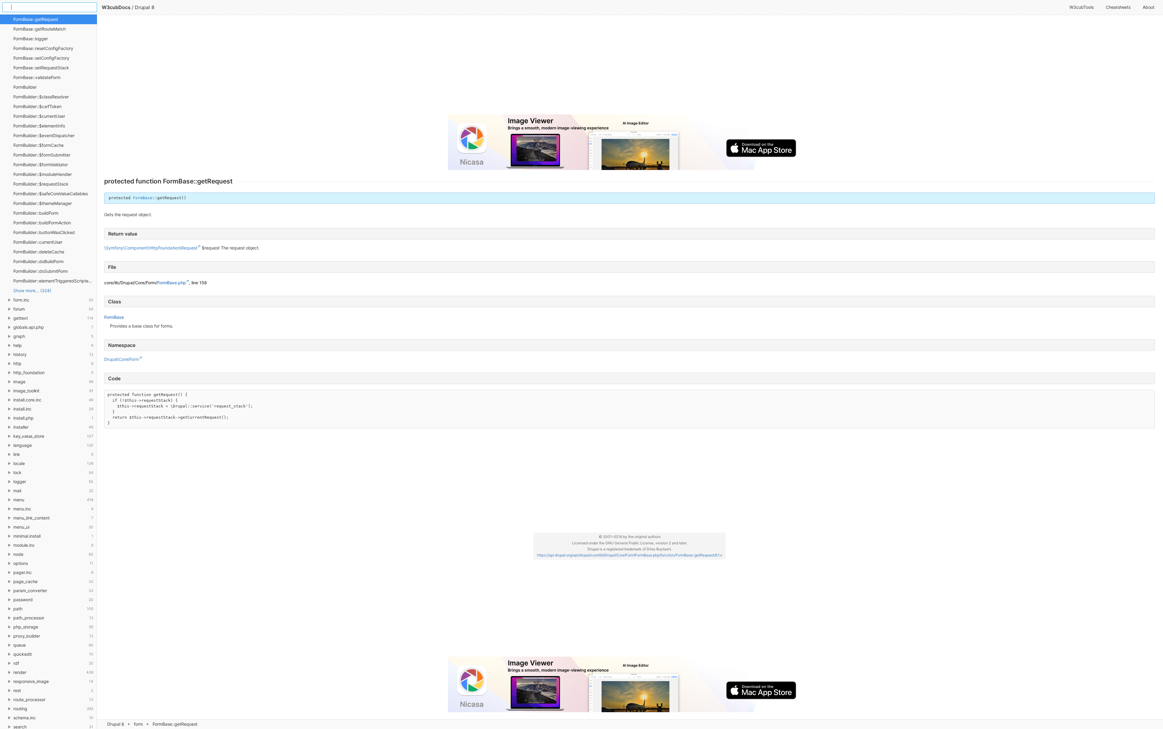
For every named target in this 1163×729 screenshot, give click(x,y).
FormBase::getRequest (35, 19)
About (1149, 7)
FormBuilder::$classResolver (41, 96)
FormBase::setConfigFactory (41, 58)
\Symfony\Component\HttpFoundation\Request (150, 247)
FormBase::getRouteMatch (39, 28)
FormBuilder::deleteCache (38, 251)
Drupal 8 (115, 724)
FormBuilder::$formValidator (40, 164)
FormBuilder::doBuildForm (38, 261)
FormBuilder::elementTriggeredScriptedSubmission (55, 280)
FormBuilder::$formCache (38, 145)
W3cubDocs (116, 7)
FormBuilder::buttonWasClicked (44, 232)
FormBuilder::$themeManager (42, 203)
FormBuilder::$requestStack (40, 183)
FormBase (142, 198)
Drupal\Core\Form (121, 359)
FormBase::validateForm (37, 77)
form (138, 724)
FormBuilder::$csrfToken (37, 106)
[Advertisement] (286, 67)
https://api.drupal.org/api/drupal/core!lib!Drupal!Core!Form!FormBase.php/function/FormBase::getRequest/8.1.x (629, 555)
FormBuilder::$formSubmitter (41, 154)
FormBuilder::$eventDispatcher (44, 135)
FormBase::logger (30, 38)
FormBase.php (171, 282)
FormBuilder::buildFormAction (42, 222)
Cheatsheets (1118, 7)
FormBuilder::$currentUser (39, 116)
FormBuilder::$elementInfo (39, 125)
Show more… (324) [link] (32, 290)
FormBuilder (25, 87)
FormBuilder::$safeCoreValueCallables (50, 193)
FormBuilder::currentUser (37, 242)
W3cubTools (1081, 7)
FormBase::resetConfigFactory (43, 48)
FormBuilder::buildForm (35, 213)
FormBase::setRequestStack (41, 67)
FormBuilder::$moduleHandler (42, 174)
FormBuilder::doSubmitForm (40, 271)
